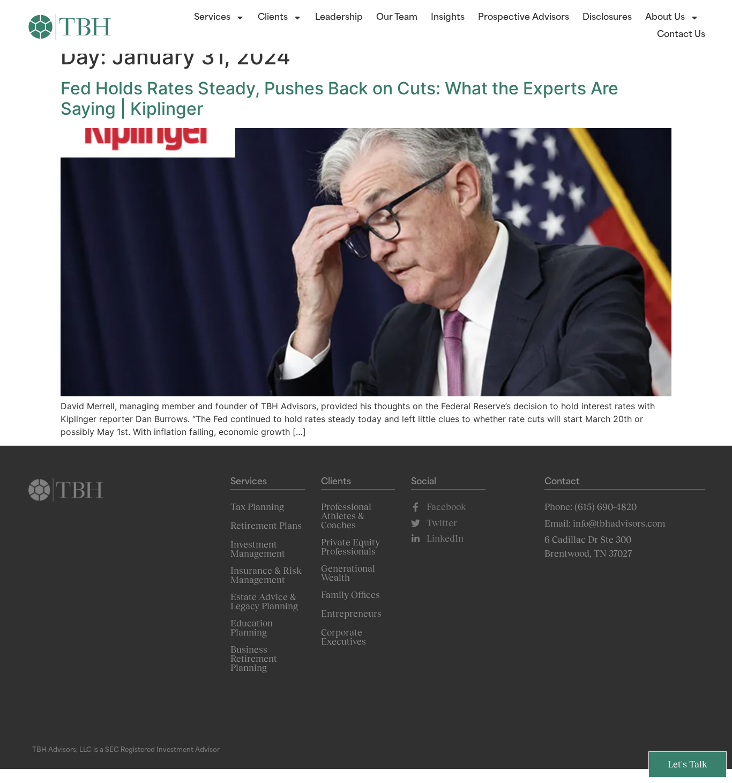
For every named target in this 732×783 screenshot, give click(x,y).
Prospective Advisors (523, 17)
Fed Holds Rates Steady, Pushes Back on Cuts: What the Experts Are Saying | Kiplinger (339, 98)
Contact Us (681, 35)
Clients (273, 17)
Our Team (396, 17)
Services (212, 17)
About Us (665, 17)
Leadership (339, 17)
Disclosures (607, 17)
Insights (448, 17)
